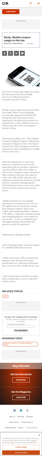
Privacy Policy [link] (14, 422)
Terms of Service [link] (27, 422)
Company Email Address (16, 324)
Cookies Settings (31, 427)
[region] (21, 444)
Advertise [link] (29, 416)
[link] (4, 53)
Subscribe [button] (21, 380)
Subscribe (11, 11)
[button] (38, 3)
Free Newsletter (21, 330)
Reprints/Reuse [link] (10, 428)
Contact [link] (21, 428)
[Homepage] (5, 3)
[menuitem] (4, 53)
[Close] (39, 435)
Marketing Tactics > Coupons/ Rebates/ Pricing (17, 344)
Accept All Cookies (21, 453)
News (5, 296)
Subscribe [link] (20, 416)
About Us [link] (12, 416)
